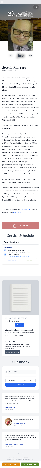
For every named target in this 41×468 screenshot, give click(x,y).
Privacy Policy (15, 459)
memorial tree (25, 209)
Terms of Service (25, 459)
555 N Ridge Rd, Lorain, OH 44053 (18, 256)
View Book (9, 325)
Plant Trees (29, 260)
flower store (17, 212)
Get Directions (12, 260)
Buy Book (20, 325)
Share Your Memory (12, 352)
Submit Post (20, 385)
